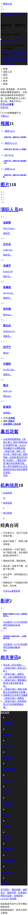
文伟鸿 (11, 418)
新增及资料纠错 (13, 14)
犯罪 (11, 51)
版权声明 (11, 892)
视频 (5, 123)
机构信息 (9, 485)
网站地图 (16, 889)
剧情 (17, 51)
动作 (5, 51)
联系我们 (22, 892)
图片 (5, 184)
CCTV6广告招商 (8, 898)
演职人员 (9, 209)
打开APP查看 (7, 104)
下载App (5, 116)
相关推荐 (5, 712)
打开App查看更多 (11, 591)
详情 (5, 475)
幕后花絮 (9, 431)
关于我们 (5, 889)
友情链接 (18, 895)
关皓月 (11, 421)
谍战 (24, 51)
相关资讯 (9, 657)
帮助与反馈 (6, 895)
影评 (5, 600)
